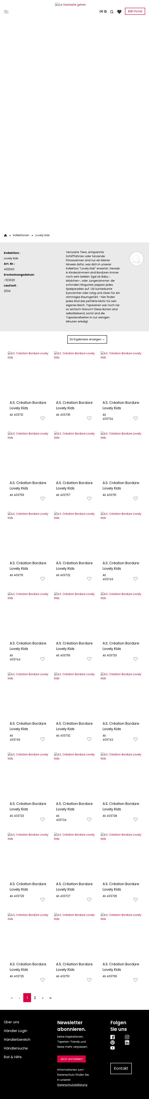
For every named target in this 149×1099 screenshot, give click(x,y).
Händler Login (15, 1030)
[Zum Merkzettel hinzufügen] (42, 419)
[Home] (5, 235)
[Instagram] (128, 1037)
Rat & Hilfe (13, 1057)
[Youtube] (121, 1047)
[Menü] (7, 11)
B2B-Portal (135, 11)
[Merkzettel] (119, 11)
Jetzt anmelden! (71, 1059)
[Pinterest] (114, 1042)
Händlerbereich (17, 1039)
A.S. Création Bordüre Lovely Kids (28, 405)
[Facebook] (114, 1037)
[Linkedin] (128, 1042)
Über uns (11, 1022)
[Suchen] (111, 11)
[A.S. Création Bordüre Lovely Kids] (28, 374)
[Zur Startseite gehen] (74, 5)
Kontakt (121, 1068)
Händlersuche (16, 1048)
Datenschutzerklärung (72, 1085)
